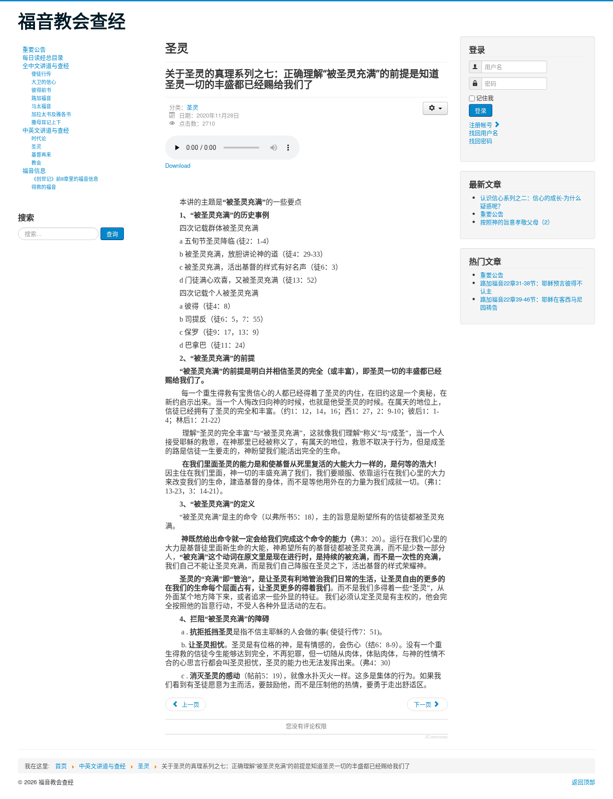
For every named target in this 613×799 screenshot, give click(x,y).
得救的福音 (43, 186)
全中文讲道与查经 (45, 65)
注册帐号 (481, 124)
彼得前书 (41, 89)
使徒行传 (41, 73)
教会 (36, 162)
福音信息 (34, 170)
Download (177, 165)
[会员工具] (435, 108)
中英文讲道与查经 (45, 130)
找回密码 (480, 140)
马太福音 (41, 105)
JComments (436, 737)
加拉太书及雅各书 (51, 114)
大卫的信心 (43, 81)
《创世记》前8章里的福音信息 (64, 178)
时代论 (38, 138)
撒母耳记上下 (46, 122)
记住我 (485, 98)
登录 (480, 110)
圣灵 (36, 146)
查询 (112, 233)
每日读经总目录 (42, 57)
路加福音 (41, 97)
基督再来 (41, 154)
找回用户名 (483, 132)
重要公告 (34, 49)
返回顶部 (583, 781)
